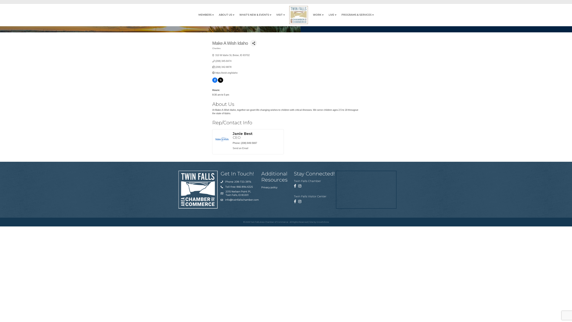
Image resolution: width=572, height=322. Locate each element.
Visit (279, 14)
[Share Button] (253, 43)
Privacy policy (269, 187)
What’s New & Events (254, 14)
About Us (225, 14)
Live (331, 14)
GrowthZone (323, 222)
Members (205, 14)
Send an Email (240, 148)
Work (317, 14)
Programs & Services (356, 14)
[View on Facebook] (214, 82)
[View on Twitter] (220, 82)
